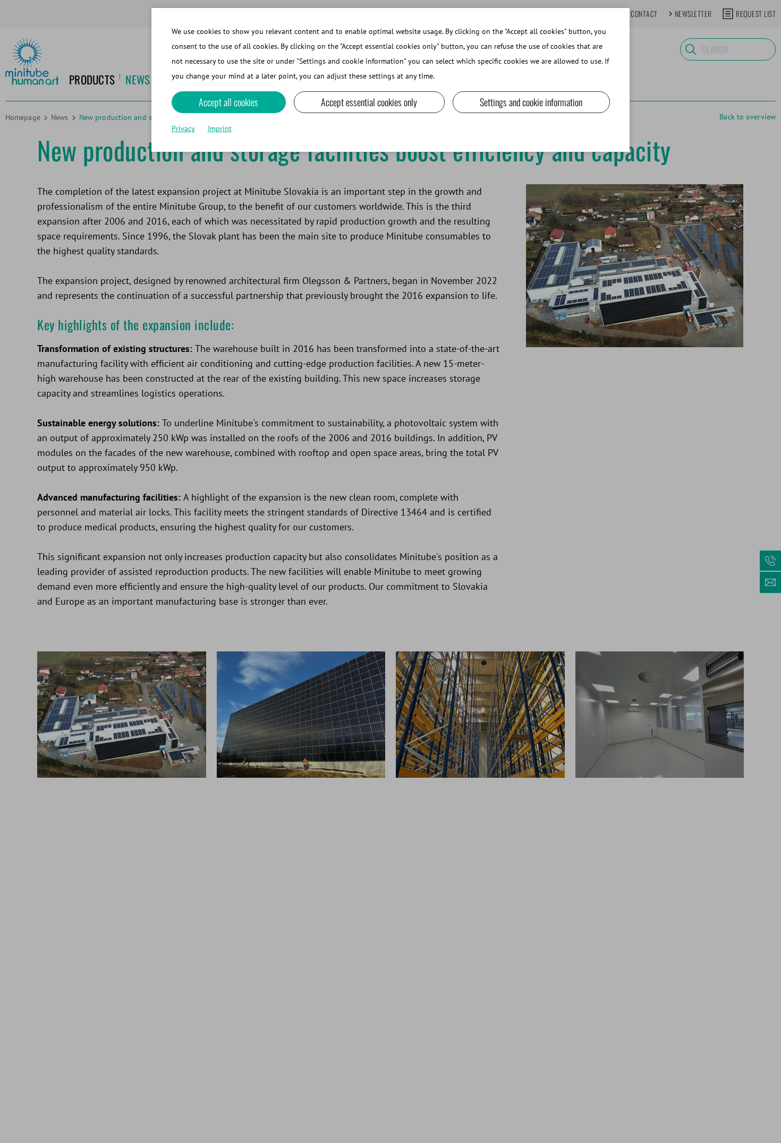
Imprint (220, 128)
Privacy (183, 128)
